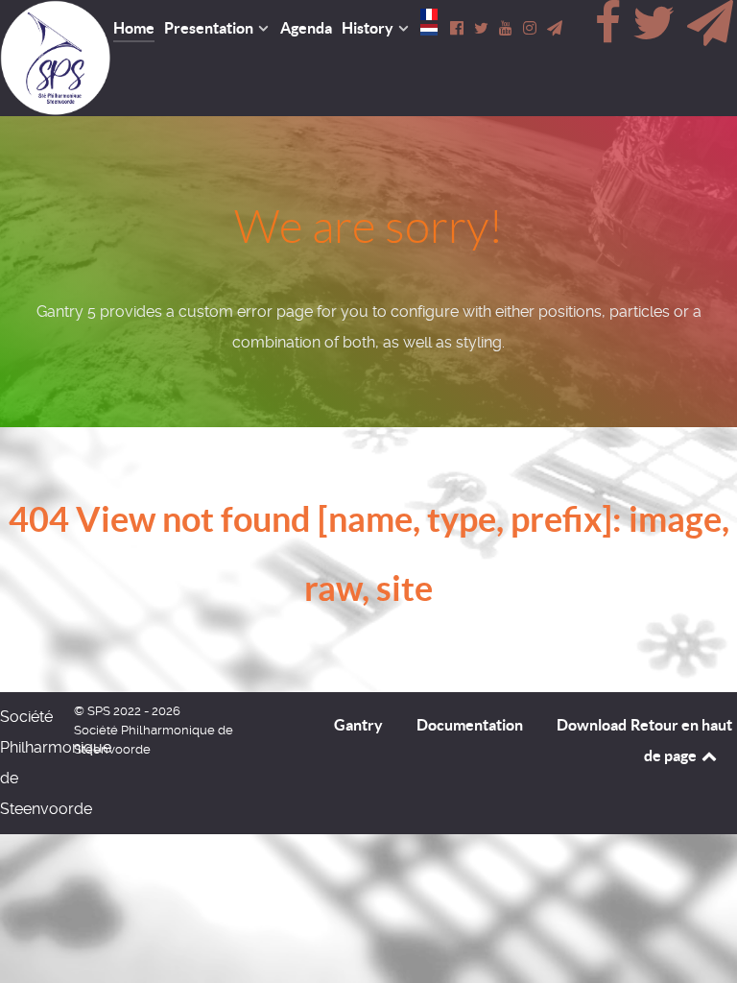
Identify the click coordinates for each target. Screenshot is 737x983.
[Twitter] (656, 34)
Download (592, 724)
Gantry (358, 724)
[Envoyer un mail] (710, 34)
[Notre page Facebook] (458, 27)
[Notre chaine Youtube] (507, 27)
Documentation (469, 724)
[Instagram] (531, 27)
